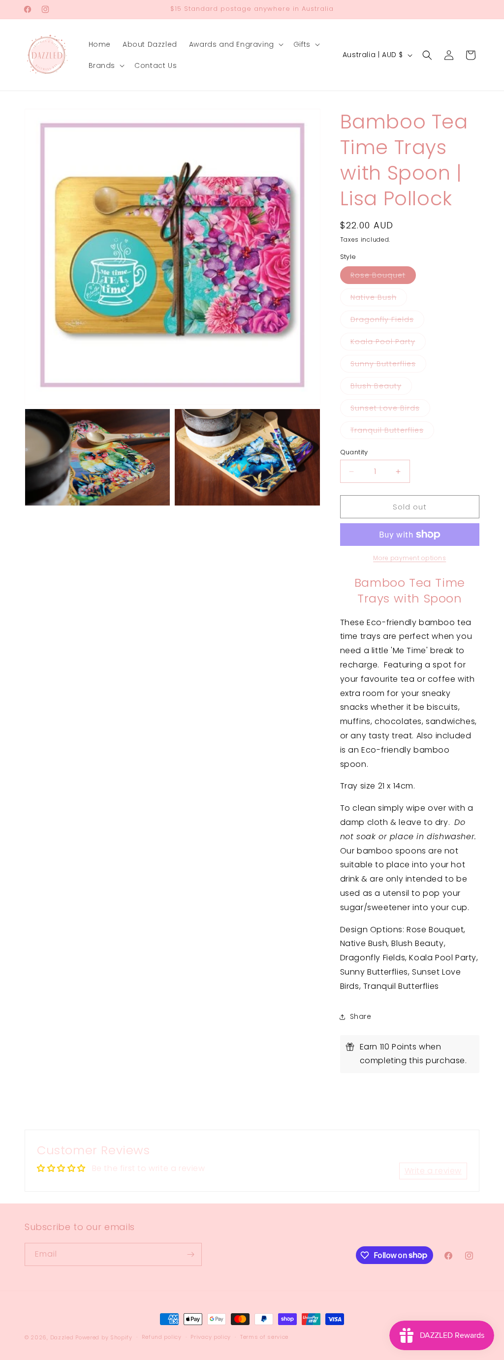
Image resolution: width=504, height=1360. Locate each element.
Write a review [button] (433, 1170)
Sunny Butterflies (388, 365)
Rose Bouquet (383, 277)
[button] (235, 44)
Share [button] (361, 1016)
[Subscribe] (190, 1254)
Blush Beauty (381, 387)
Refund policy (162, 1337)
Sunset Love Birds (390, 410)
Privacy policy (210, 1337)
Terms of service (264, 1337)
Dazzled (63, 1337)
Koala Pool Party (388, 343)
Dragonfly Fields (387, 321)
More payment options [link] (409, 558)
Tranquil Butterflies (392, 432)
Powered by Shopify (103, 1337)
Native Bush (378, 299)
